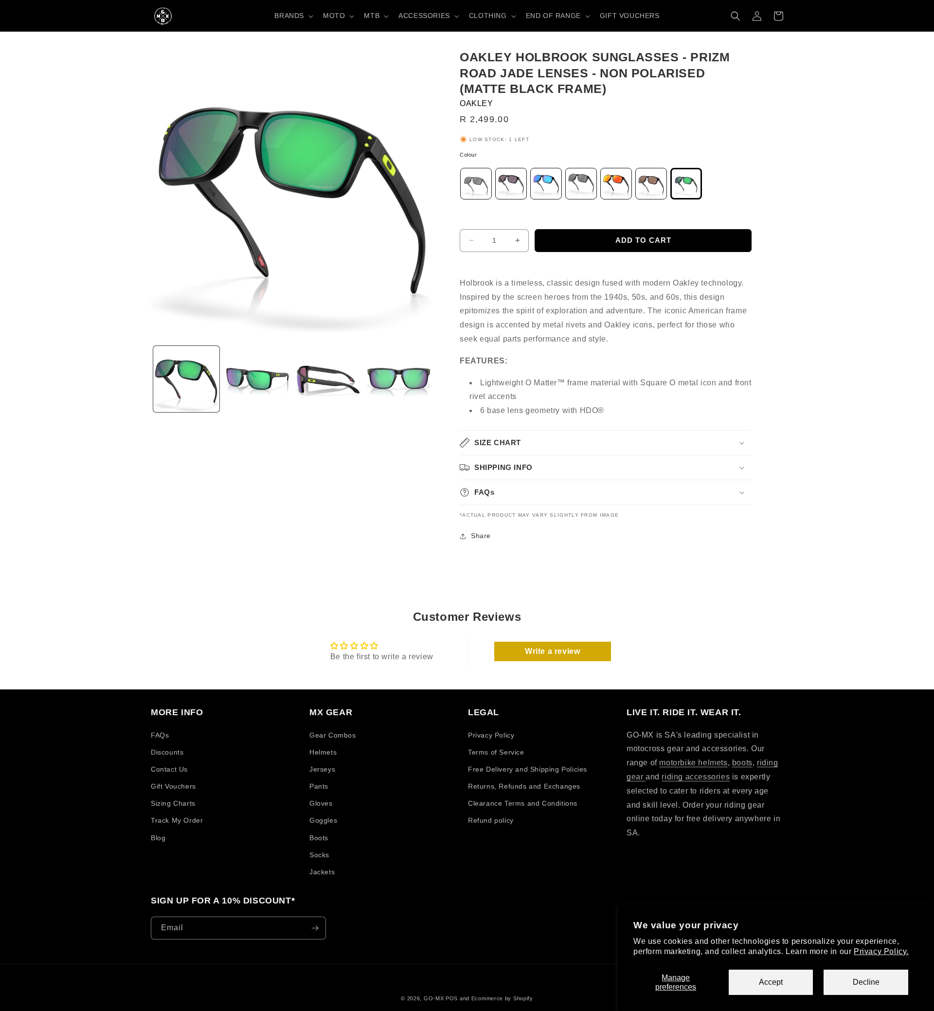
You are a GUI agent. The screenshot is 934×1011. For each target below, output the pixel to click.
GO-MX (434, 998)
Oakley (476, 103)
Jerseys (322, 769)
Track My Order (177, 820)
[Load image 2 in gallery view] (257, 379)
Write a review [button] (552, 651)
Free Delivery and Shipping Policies (527, 769)
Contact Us (169, 769)
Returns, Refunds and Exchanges (524, 786)
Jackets (322, 872)
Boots (318, 838)
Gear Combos (332, 735)
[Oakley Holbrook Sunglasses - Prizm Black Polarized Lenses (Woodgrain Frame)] (476, 186)
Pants (318, 786)
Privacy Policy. (881, 951)
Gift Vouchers (173, 786)
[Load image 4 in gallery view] (399, 379)
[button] (293, 15)
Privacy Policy (491, 735)
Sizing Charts (173, 803)
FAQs (160, 735)
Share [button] (481, 536)
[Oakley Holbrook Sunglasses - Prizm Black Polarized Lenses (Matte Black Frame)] (581, 186)
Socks (319, 855)
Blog (158, 838)
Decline (866, 982)
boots (742, 762)
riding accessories (696, 777)
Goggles (323, 820)
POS (452, 998)
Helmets (323, 752)
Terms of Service (496, 752)
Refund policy (491, 820)
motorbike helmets (693, 762)
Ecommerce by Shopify (502, 998)
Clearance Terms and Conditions (522, 803)
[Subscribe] (314, 928)
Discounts (167, 752)
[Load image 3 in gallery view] (328, 379)
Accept (771, 982)
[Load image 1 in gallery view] (186, 379)
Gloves (321, 803)
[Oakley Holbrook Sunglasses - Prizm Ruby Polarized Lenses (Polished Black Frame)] (616, 186)
